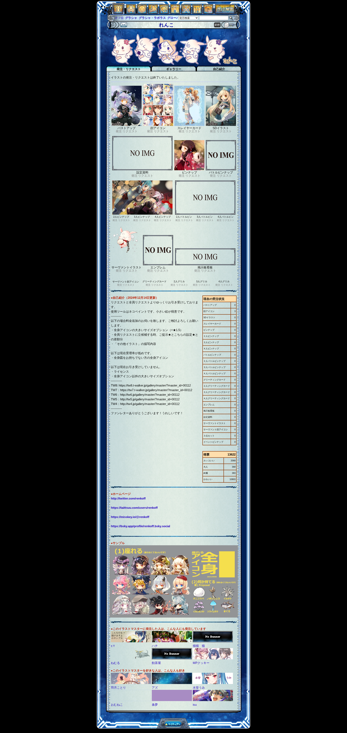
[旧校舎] (208, 13)
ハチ (155, 645)
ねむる (115, 663)
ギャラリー (173, 69)
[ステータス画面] (118, 13)
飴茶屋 (156, 663)
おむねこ (117, 704)
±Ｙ (113, 645)
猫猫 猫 (199, 645)
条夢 (155, 704)
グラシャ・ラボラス (141, 17)
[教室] (153, 13)
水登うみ (199, 687)
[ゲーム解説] (225, 13)
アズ (155, 687)
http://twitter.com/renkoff (128, 498)
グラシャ (121, 17)
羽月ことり (118, 687)
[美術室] (164, 13)
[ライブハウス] (186, 13)
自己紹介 (219, 69)
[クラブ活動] (197, 13)
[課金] (142, 13)
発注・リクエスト (129, 69)
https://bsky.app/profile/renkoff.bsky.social (140, 526)
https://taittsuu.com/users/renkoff (134, 507)
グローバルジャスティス (173, 17)
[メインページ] (131, 13)
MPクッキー (201, 663)
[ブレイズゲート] (175, 13)
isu (195, 704)
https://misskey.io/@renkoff (130, 517)
